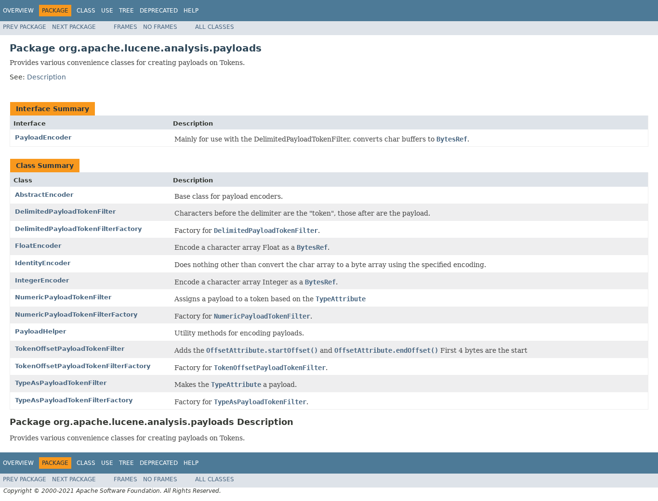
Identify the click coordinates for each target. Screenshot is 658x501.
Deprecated (159, 10)
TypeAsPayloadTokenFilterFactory (73, 400)
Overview (18, 10)
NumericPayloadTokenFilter (63, 297)
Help (191, 10)
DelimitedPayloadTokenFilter (65, 211)
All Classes (214, 27)
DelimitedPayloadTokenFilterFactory (78, 228)
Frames (125, 27)
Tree (126, 10)
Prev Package (24, 27)
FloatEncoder (38, 245)
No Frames (160, 27)
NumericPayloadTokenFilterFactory (76, 314)
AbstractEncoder (44, 194)
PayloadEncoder (43, 137)
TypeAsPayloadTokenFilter (60, 382)
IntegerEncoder (42, 280)
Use (107, 10)
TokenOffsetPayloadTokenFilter (69, 348)
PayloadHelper (40, 331)
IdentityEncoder (42, 263)
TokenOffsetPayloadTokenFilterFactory (82, 366)
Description (46, 77)
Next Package (74, 27)
